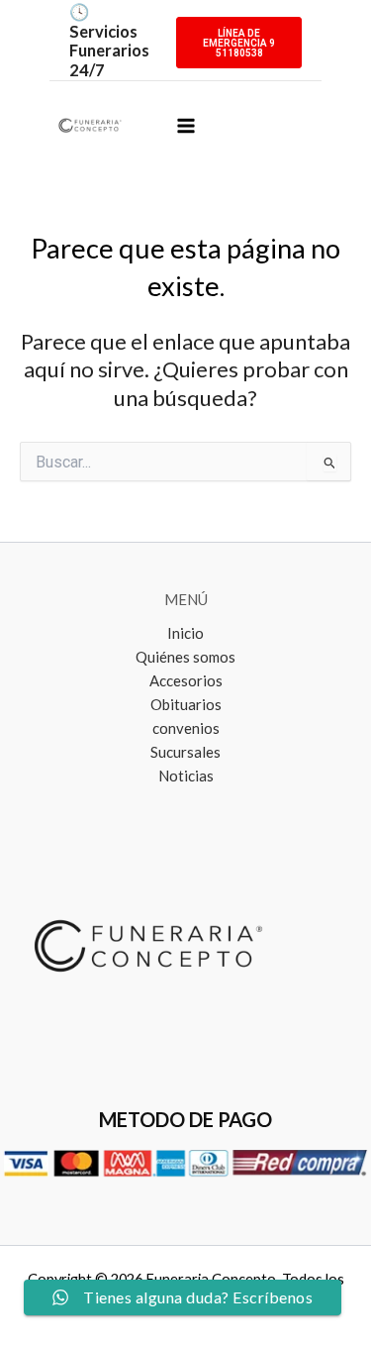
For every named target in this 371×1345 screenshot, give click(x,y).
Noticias (186, 775)
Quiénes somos (185, 657)
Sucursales (185, 752)
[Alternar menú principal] (185, 125)
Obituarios (186, 704)
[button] (239, 31)
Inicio (185, 633)
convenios (186, 728)
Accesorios (186, 680)
